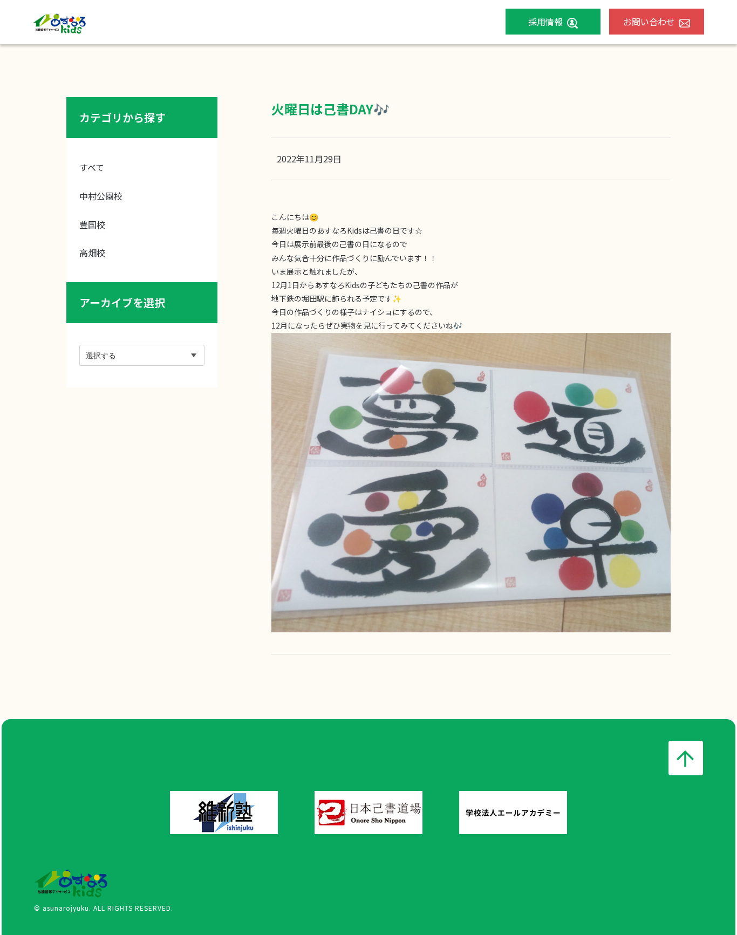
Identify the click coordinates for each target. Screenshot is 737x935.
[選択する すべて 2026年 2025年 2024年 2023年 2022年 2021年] (141, 355)
